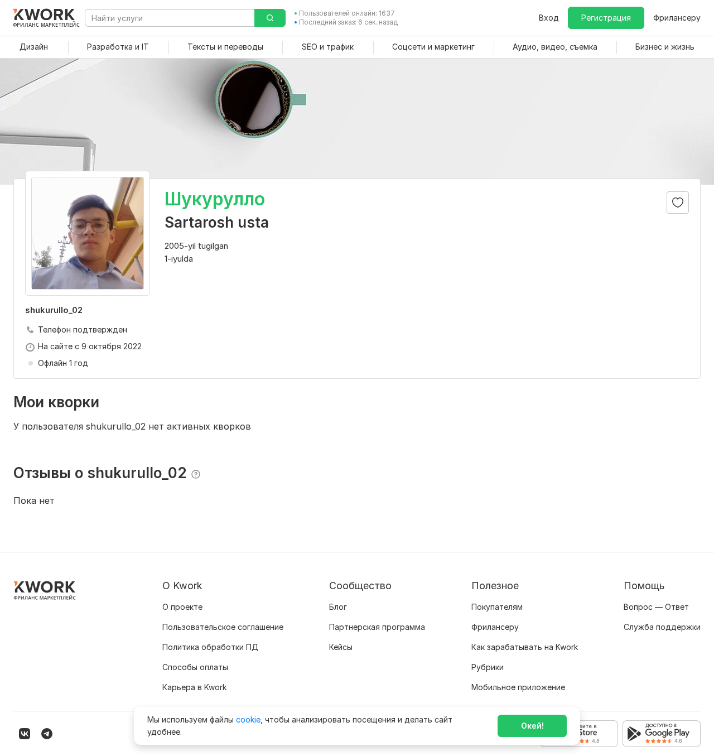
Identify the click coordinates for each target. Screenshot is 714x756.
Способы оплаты (195, 667)
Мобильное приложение (518, 687)
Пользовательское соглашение (222, 627)
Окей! (532, 725)
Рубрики (487, 667)
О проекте (182, 606)
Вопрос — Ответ (656, 606)
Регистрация (606, 17)
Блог (338, 606)
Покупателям (497, 606)
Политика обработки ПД (210, 647)
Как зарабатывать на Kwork (524, 647)
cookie (248, 719)
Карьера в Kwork (194, 687)
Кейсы (341, 647)
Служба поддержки (662, 627)
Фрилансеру (677, 17)
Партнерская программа (377, 627)
